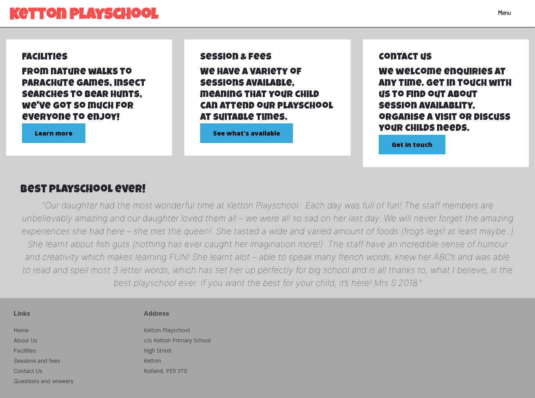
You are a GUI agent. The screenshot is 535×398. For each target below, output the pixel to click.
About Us (25, 340)
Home (21, 330)
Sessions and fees (37, 360)
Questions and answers (43, 381)
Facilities (25, 350)
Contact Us (28, 370)
